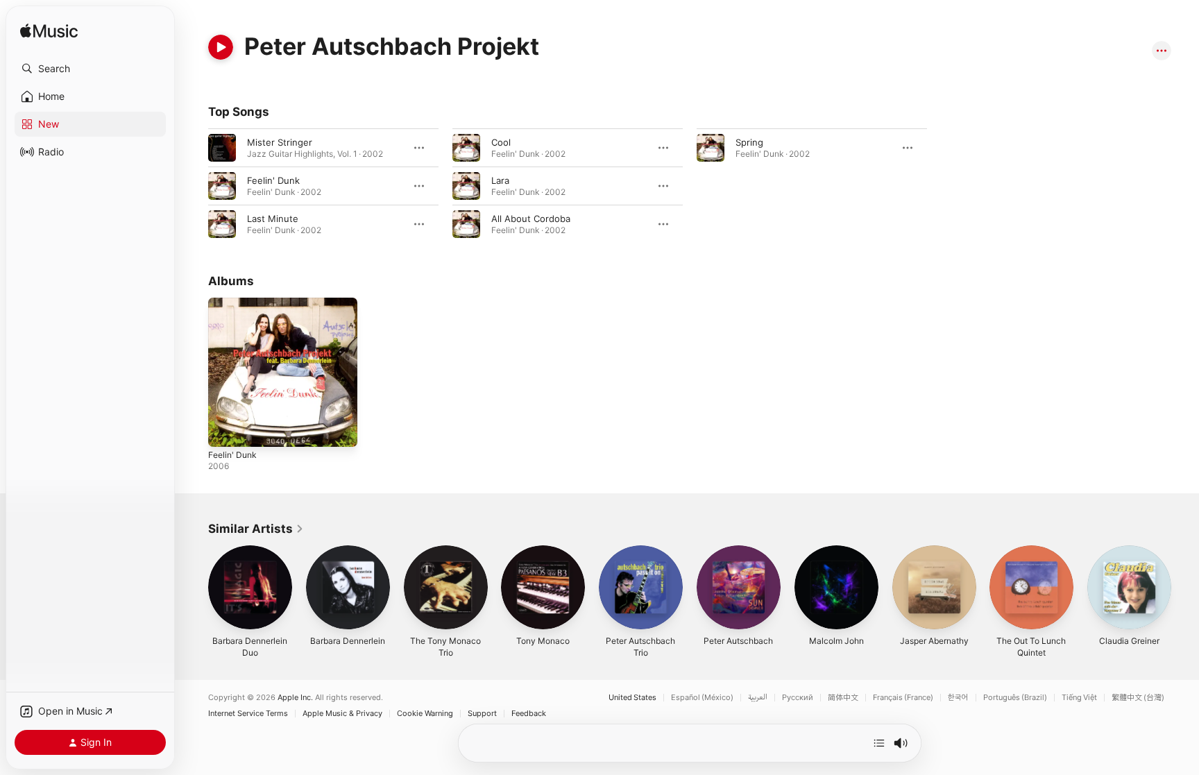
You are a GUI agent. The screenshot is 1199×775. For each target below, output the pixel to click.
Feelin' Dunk (273, 180)
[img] (49, 32)
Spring (749, 142)
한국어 (958, 697)
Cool (501, 142)
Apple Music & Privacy (342, 713)
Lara (500, 180)
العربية (757, 697)
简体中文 (843, 697)
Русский (797, 697)
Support (482, 713)
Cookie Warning (425, 713)
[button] (90, 68)
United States (632, 697)
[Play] (220, 47)
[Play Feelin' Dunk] (225, 429)
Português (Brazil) (1015, 697)
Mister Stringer (279, 142)
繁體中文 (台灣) (1138, 697)
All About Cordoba (530, 218)
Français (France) (903, 697)
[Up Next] (879, 743)
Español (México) (702, 697)
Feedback (528, 713)
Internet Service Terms (248, 713)
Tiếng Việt (1079, 697)
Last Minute (272, 218)
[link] (256, 528)
